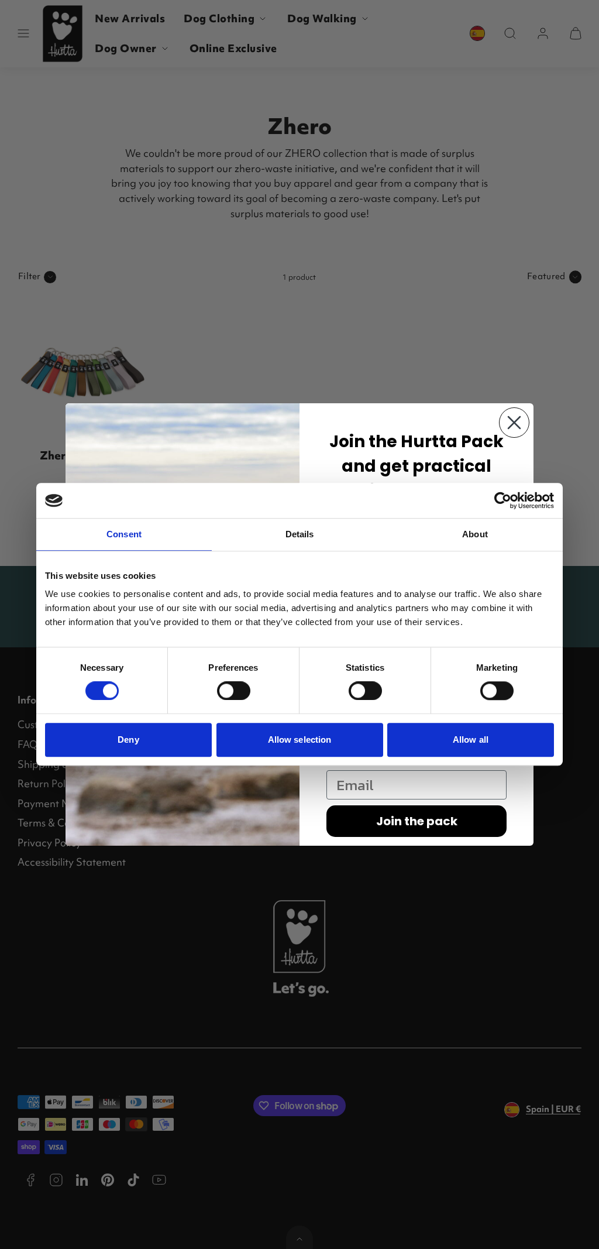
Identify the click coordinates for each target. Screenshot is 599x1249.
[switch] (233, 690)
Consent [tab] (124, 534)
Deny (128, 739)
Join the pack (416, 821)
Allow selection (300, 739)
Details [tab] (299, 534)
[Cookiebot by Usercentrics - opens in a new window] (503, 500)
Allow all (470, 739)
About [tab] (475, 534)
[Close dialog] (514, 422)
